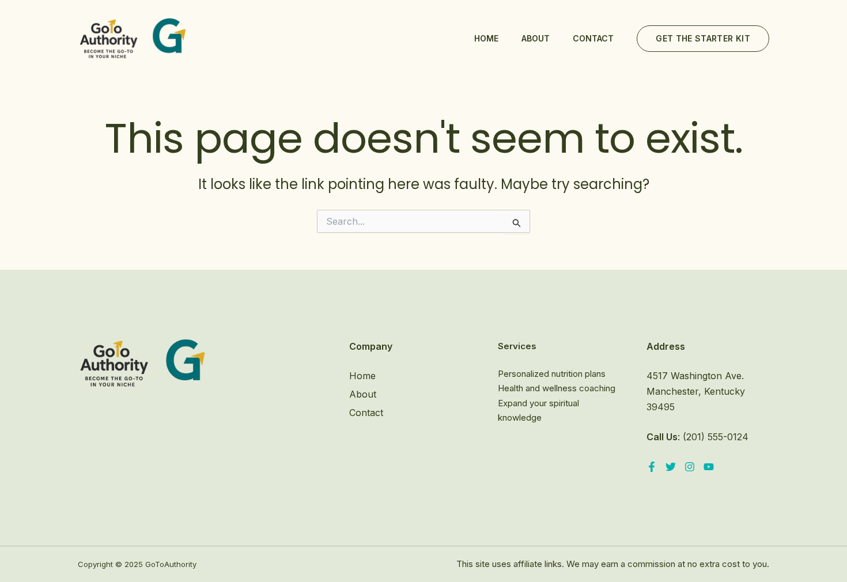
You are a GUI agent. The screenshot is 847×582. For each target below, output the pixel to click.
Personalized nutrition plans (552, 373)
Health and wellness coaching (556, 388)
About (535, 38)
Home (486, 38)
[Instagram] (690, 467)
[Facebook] (651, 467)
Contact (593, 38)
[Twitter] (671, 467)
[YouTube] (709, 467)
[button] (703, 38)
